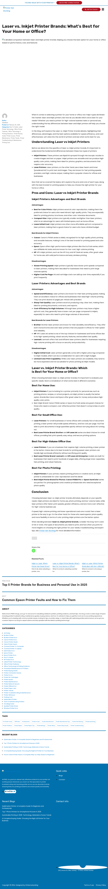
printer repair (18, 725)
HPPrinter (17, 721)
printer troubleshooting (77, 725)
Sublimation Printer (10, 699)
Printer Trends (15, 138)
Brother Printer (9, 635)
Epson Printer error (10, 655)
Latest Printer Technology (12, 662)
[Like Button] (34, 538)
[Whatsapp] (33, 550)
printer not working (77, 721)
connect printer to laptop (13, 649)
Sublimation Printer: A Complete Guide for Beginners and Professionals (28, 739)
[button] (104, 9)
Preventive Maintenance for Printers (16, 668)
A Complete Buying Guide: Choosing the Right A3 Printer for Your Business (29, 751)
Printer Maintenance (11, 682)
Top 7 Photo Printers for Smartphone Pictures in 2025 (21, 743)
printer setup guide (62, 725)
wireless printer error (11, 708)
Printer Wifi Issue (9, 695)
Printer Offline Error (10, 686)
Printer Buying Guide (11, 671)
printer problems (7, 725)
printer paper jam (10, 688)
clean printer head (10, 644)
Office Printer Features (11, 664)
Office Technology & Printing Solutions (17, 666)
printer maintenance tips (63, 721)
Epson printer (8, 653)
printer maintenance (47, 721)
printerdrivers (26, 721)
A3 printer (7, 633)
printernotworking (90, 721)
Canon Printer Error (10, 640)
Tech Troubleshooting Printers (14, 702)
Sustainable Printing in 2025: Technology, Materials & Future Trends (26, 747)
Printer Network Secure (12, 684)
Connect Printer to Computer (14, 646)
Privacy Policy (101, 885)
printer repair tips (29, 725)
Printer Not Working (47, 530)
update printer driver (11, 706)
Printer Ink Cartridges (11, 677)
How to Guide (13, 127)
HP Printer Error (9, 660)
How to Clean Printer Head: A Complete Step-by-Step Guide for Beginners (29, 755)
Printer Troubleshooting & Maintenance (17, 693)
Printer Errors (8, 675)
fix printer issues (7, 721)
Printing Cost (6, 142)
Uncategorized (9, 704)
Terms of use (89, 885)
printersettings (41, 725)
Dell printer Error (9, 651)
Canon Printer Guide (11, 642)
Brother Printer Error (10, 638)
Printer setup (51, 725)
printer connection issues (12, 673)
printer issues (11, 136)
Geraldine (5, 122)
